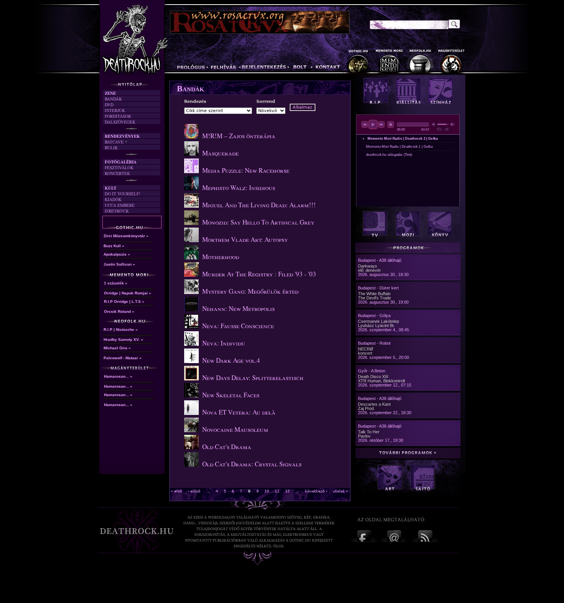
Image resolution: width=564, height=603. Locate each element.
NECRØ (365, 349)
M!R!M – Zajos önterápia (238, 135)
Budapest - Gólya (374, 315)
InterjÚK (115, 110)
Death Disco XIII (373, 376)
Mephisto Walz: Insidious (238, 187)
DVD (109, 104)
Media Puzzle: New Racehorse (245, 170)
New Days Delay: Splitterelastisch (252, 377)
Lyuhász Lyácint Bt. (376, 325)
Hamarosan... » (118, 376)
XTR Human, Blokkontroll (381, 380)
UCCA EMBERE (120, 205)
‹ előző (194, 491)
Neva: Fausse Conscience (238, 325)
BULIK (111, 147)
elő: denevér (369, 270)
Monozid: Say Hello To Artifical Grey (258, 222)
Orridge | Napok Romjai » (127, 293)
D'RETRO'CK (117, 211)
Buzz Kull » (114, 246)
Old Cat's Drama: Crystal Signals (252, 463)
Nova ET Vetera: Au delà (238, 412)
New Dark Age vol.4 (231, 360)
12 (287, 491)
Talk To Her (368, 432)
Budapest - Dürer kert (378, 288)
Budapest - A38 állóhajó (379, 260)
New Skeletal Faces (230, 394)
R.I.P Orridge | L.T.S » (124, 301)
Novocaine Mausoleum (235, 429)
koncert (365, 353)
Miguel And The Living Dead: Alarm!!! (259, 204)
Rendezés (195, 101)
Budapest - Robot (374, 343)
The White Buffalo (374, 293)
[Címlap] (151, 41)
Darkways (367, 266)
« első (176, 491)
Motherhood (220, 256)
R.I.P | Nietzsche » (121, 329)
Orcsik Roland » (119, 311)
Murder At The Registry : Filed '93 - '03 (259, 273)
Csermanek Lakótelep (378, 321)
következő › (316, 491)
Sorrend (265, 101)
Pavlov (364, 436)
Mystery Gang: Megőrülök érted (250, 291)
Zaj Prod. (366, 408)
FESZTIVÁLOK (119, 167)
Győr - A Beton (371, 370)
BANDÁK (113, 99)
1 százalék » (115, 283)
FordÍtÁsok (118, 116)
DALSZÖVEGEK (120, 122)
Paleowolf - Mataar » (123, 358)
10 (266, 491)
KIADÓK (113, 199)
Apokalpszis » (117, 254)
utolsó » (340, 491)
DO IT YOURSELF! (122, 194)
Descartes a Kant (374, 404)
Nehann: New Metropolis (238, 308)
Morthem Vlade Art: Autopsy (245, 239)
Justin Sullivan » (119, 264)
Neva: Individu (223, 343)
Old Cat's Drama (226, 446)
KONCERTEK (117, 173)
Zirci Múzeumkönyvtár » (126, 236)
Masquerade (220, 153)
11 (277, 491)
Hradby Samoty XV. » (123, 339)
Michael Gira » (117, 348)
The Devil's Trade (374, 298)
